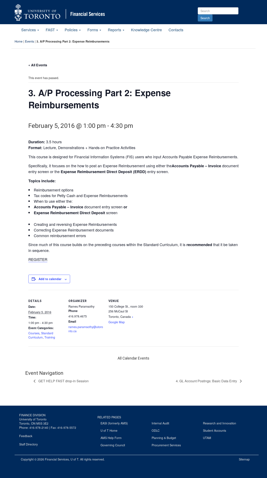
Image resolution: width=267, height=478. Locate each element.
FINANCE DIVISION (32, 415)
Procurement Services (166, 445)
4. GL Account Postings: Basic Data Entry (207, 381)
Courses (33, 333)
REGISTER (37, 259)
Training (49, 337)
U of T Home (109, 430)
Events (29, 41)
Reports (115, 29)
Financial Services (57, 459)
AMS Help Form (111, 438)
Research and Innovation (219, 423)
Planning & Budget (164, 438)
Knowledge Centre (146, 29)
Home (19, 41)
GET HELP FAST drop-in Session (63, 381)
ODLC (156, 430)
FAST (51, 29)
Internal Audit (160, 423)
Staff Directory (28, 444)
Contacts (176, 29)
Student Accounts (214, 430)
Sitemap (244, 459)
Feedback (25, 436)
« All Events (37, 65)
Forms (93, 29)
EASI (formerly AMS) (114, 423)
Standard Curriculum (40, 335)
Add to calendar (50, 279)
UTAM (207, 438)
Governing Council (113, 445)
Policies (72, 29)
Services (29, 29)
